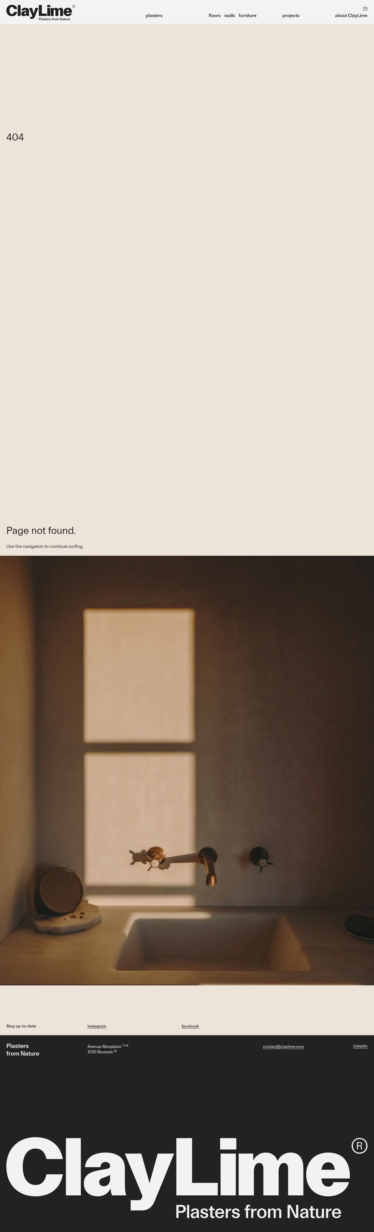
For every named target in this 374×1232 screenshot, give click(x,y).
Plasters (154, 15)
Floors (215, 15)
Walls (229, 15)
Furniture (247, 15)
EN (365, 8)
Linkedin (360, 1046)
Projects (290, 15)
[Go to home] (40, 13)
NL (351, 8)
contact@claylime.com (283, 1046)
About (351, 15)
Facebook (190, 1026)
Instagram (97, 1026)
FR (358, 8)
